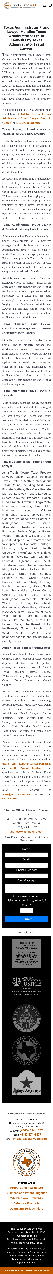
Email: (26, 859)
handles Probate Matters (25, 767)
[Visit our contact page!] (44, 5)
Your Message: (26, 880)
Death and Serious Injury (26, 1208)
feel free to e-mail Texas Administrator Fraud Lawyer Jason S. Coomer (26, 118)
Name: (26, 849)
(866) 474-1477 (32, 1130)
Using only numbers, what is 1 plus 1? (26, 902)
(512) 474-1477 (30, 1134)
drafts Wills (9, 763)
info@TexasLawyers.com (30, 1139)
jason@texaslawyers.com (17, 794)
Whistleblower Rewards (26, 1198)
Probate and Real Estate (26, 1187)
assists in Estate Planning (34, 763)
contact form (10, 798)
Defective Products (26, 1203)
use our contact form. (28, 122)
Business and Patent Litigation (26, 1193)
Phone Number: (26, 870)
